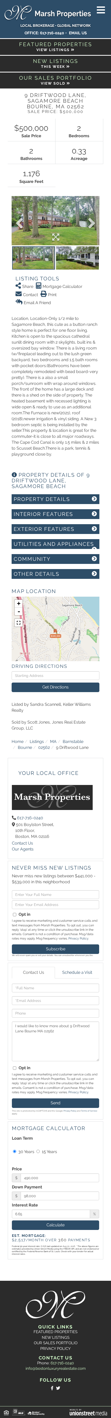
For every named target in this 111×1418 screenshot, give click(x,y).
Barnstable (73, 741)
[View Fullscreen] (18, 623)
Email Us (78, 33)
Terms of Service (89, 1110)
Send (55, 1102)
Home (17, 741)
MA (53, 741)
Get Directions (55, 687)
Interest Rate (25, 1205)
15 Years (49, 1151)
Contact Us (22, 843)
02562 (44, 747)
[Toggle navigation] (101, 10)
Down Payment (27, 1187)
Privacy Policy (78, 938)
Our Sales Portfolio (55, 1343)
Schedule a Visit (77, 972)
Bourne (25, 747)
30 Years (25, 1151)
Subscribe (55, 948)
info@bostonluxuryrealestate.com (56, 1368)
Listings (37, 741)
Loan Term (22, 1138)
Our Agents (23, 849)
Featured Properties (55, 1332)
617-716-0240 (52, 33)
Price (17, 1168)
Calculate (55, 1224)
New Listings (55, 1337)
